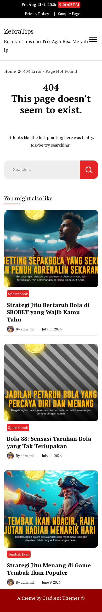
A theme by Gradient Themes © (51, 598)
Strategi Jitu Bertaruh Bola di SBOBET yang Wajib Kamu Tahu (48, 312)
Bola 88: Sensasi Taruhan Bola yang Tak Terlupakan (49, 442)
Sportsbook (18, 293)
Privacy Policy (37, 13)
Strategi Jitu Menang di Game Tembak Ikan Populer (49, 568)
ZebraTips (19, 31)
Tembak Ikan (18, 554)
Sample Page (69, 13)
